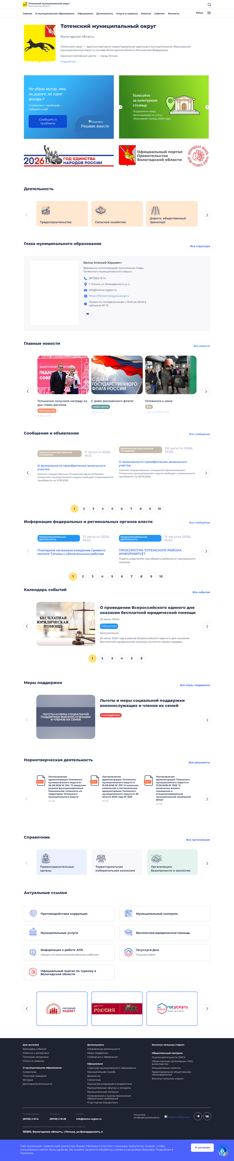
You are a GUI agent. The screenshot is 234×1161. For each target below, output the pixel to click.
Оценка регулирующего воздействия (109, 1083)
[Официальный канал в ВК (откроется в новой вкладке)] (207, 1116)
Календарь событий (34, 1049)
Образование (47, 410)
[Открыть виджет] (223, 1150)
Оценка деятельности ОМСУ (168, 1057)
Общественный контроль (167, 1053)
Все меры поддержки (195, 685)
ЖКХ (149, 407)
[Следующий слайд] (207, 107)
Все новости (202, 345)
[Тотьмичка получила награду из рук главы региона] (63, 374)
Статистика (93, 1079)
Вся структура (200, 246)
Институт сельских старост (168, 1045)
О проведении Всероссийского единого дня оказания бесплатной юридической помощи (147, 610)
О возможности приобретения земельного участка (71, 467)
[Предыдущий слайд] (120, 107)
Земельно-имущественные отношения (55, 453)
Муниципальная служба (101, 1071)
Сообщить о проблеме (48, 121)
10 (159, 509)
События (159, 13)
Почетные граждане (35, 1075)
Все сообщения (199, 434)
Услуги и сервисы (127, 13)
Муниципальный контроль (103, 1091)
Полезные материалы (36, 1056)
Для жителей (31, 1045)
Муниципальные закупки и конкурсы (109, 1087)
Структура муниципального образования (111, 1067)
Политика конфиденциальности (147, 1116)
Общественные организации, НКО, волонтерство (172, 1062)
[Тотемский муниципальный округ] (40, 44)
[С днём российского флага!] (117, 374)
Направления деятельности (103, 1049)
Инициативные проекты (166, 1067)
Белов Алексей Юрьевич (102, 262)
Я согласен (202, 1147)
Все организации (198, 839)
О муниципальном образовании (54, 13)
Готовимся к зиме (158, 401)
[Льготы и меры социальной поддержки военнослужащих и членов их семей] (65, 716)
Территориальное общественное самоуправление (171, 1073)
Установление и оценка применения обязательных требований (109, 1097)
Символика (29, 1071)
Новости (146, 13)
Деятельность (104, 13)
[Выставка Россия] (62, 1009)
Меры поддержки (97, 1052)
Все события (201, 592)
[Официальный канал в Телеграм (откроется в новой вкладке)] (198, 1116)
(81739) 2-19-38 (58, 1119)
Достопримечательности (37, 1083)
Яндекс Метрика (87, 1146)
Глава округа (101, 407)
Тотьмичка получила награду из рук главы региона (62, 403)
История (28, 1079)
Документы (93, 1075)
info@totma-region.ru (89, 1119)
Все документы (199, 762)
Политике (26, 1153)
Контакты (173, 13)
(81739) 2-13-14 (31, 1119)
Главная (27, 13)
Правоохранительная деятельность (52, 538)
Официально (85, 13)
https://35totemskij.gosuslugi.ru (109, 295)
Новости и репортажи (36, 1052)
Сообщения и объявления (102, 1056)
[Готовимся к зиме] (171, 374)
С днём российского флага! (112, 401)
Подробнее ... (69, 61)
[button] (207, 215)
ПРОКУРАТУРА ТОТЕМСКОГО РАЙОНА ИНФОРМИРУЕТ (150, 552)
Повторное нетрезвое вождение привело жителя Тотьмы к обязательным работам (71, 552)
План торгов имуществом (102, 1102)
